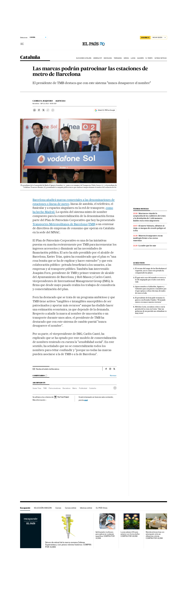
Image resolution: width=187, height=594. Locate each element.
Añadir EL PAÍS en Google (106, 110)
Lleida (133, 58)
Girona (126, 58)
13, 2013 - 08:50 (48, 103)
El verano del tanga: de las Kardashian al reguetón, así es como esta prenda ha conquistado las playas (151, 270)
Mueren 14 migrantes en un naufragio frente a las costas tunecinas (148, 238)
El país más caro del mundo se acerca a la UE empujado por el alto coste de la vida (150, 279)
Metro (74, 388)
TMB (45, 388)
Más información (39, 400)
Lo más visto (139, 263)
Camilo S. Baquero (43, 101)
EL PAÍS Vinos (101, 508)
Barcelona (108, 58)
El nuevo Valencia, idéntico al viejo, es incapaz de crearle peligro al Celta (149, 228)
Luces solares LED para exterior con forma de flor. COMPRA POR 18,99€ (130, 534)
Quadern (140, 58)
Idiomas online (86, 508)
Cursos (58, 508)
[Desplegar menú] (22, 44)
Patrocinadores (55, 388)
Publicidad (83, 388)
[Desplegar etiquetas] (115, 388)
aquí (86, 400)
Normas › (113, 376)
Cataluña (30, 57)
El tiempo (149, 58)
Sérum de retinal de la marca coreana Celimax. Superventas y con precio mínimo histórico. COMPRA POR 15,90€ (68, 544)
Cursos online (70, 508)
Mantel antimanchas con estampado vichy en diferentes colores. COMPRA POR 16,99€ (155, 535)
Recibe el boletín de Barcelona (47, 369)
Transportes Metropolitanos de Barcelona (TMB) (64, 224)
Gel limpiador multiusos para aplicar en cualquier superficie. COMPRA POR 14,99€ (105, 535)
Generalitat (97, 58)
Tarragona (118, 58)
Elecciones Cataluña (83, 58)
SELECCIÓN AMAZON (43, 508)
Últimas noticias (161, 58)
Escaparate (25, 508)
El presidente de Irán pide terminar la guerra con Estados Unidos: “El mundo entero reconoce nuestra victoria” (150, 300)
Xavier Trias (37, 388)
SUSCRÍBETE (145, 37)
